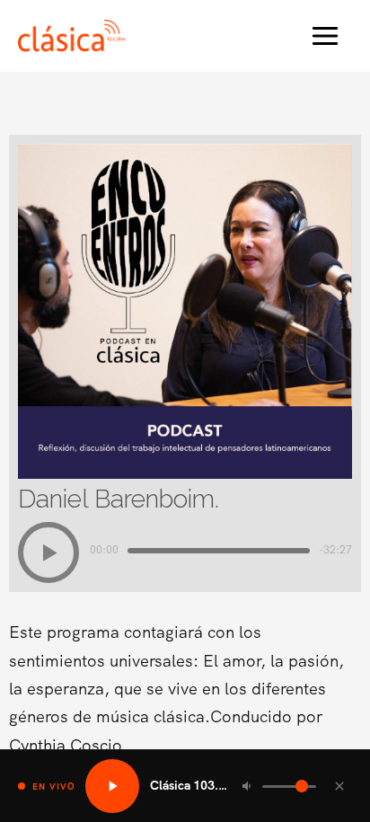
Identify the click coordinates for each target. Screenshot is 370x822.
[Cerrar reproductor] (339, 786)
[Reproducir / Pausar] (112, 786)
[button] (48, 552)
